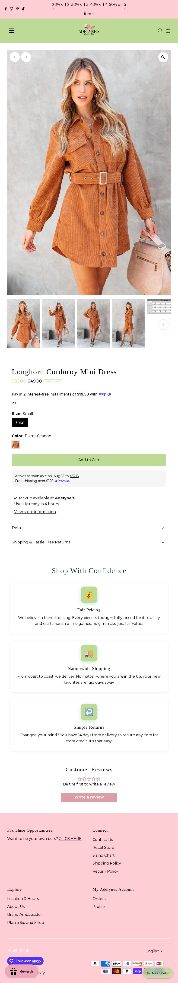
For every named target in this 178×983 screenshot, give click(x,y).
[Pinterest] (17, 9)
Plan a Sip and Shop (25, 922)
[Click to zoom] (163, 57)
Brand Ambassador (24, 914)
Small (20, 423)
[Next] (125, 9)
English (152, 951)
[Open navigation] (26, 30)
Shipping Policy (106, 863)
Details (18, 528)
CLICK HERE (70, 838)
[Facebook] (6, 9)
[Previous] (53, 9)
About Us (16, 906)
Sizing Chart (103, 855)
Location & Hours (23, 899)
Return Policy (105, 871)
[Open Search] (160, 31)
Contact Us (102, 839)
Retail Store (103, 847)
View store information (35, 512)
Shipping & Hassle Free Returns (41, 542)
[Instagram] (11, 9)
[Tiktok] (23, 9)
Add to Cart (89, 460)
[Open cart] (168, 31)
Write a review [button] (89, 797)
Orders (98, 899)
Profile (98, 906)
